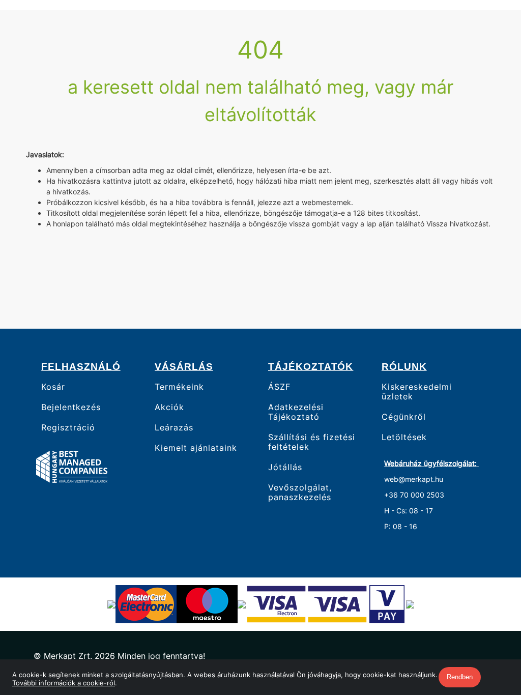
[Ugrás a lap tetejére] (490, 633)
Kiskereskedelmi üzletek (417, 391)
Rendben (460, 677)
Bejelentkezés (71, 407)
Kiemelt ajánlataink (196, 448)
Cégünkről (404, 417)
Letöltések (404, 437)
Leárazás (174, 427)
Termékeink (179, 387)
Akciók (169, 407)
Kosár (53, 387)
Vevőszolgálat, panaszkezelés (300, 492)
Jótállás (285, 467)
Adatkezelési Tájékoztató (296, 412)
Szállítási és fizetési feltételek (311, 442)
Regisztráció (68, 427)
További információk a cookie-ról (63, 683)
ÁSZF (279, 387)
